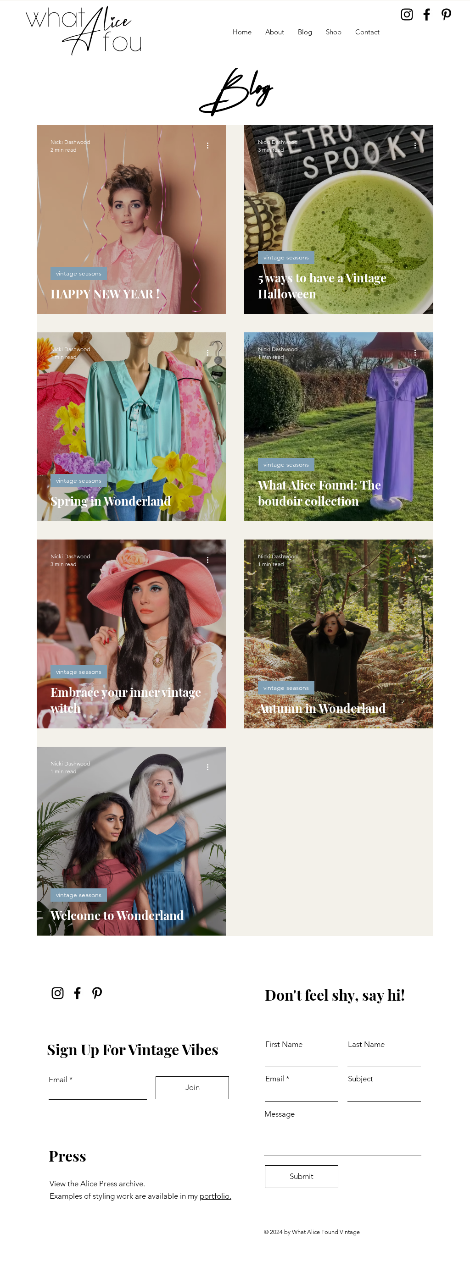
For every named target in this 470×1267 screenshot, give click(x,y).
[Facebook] (427, 14)
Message (279, 1114)
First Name (283, 1044)
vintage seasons (78, 273)
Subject (360, 1079)
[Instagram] (407, 14)
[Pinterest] (446, 14)
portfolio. (215, 1196)
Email (58, 1080)
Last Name (366, 1044)
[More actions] (210, 145)
